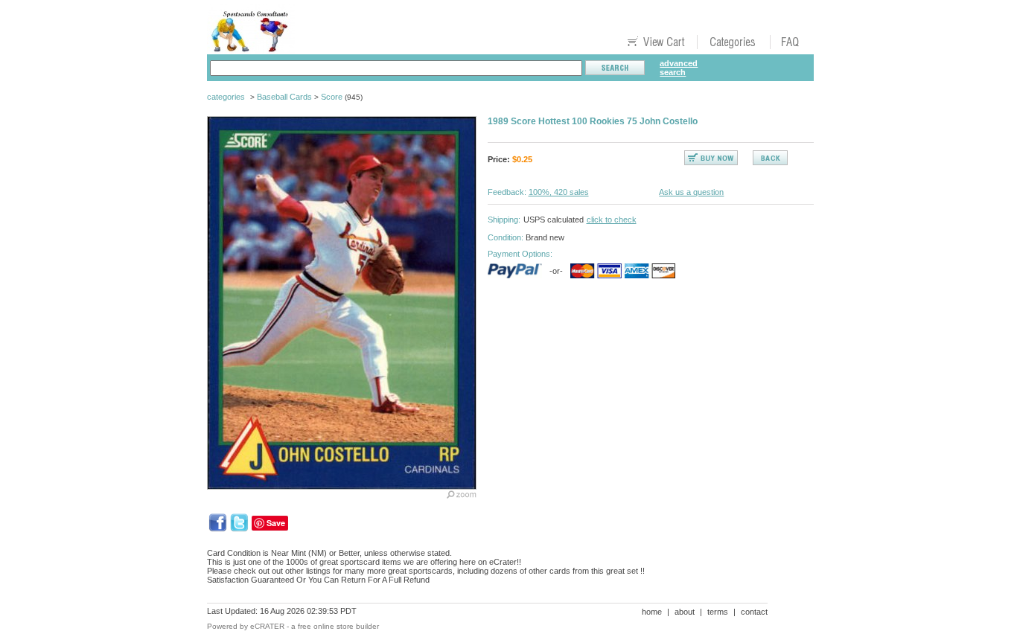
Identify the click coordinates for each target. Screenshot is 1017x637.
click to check (612, 219)
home (652, 611)
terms (717, 611)
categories (226, 96)
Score (331, 96)
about (685, 611)
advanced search (679, 68)
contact (754, 611)
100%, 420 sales (559, 192)
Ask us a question (691, 192)
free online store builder (338, 626)
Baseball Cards (284, 96)
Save (276, 522)
